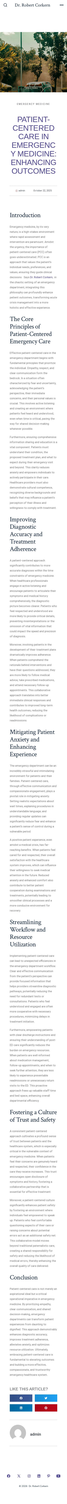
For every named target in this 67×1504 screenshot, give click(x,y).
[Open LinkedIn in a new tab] (38, 1476)
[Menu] (61, 5)
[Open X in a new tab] (19, 1476)
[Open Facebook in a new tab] (8, 1476)
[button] (21, 1398)
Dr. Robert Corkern (41, 277)
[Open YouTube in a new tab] (58, 1476)
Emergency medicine (33, 104)
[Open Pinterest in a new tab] (48, 1476)
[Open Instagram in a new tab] (29, 1476)
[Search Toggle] (5, 5)
